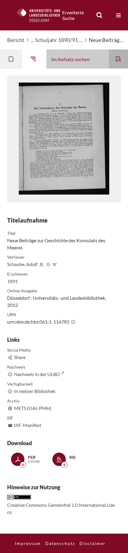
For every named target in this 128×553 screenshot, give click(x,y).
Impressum (28, 543)
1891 (12, 281)
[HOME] (42, 15)
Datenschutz (60, 543)
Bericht (15, 40)
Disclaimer (92, 543)
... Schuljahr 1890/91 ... (56, 40)
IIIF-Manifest (27, 425)
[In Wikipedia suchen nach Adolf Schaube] (55, 264)
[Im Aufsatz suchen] (118, 59)
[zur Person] (41, 264)
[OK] (99, 15)
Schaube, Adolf (22, 264)
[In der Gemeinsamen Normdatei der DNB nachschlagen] (48, 264)
